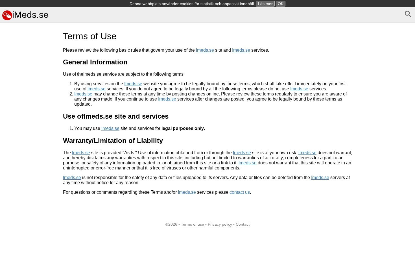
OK (280, 3)
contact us (240, 192)
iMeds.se (30, 15)
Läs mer (265, 3)
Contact (243, 224)
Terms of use (192, 224)
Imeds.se (205, 50)
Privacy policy (220, 224)
